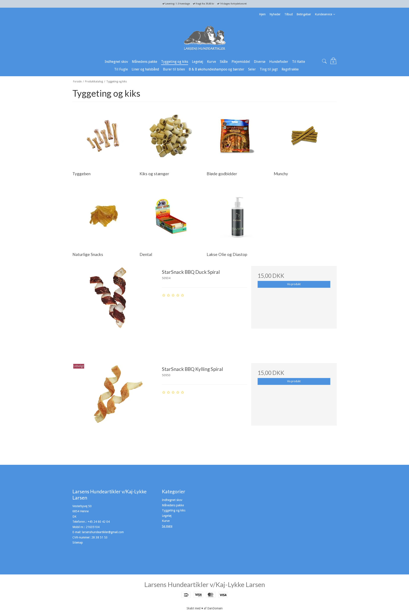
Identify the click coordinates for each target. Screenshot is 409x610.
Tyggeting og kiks (173, 510)
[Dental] (171, 216)
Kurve (166, 520)
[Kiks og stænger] (171, 136)
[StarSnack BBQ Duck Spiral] (115, 308)
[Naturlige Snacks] (103, 216)
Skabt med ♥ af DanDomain (205, 608)
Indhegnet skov (172, 500)
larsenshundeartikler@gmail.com (103, 532)
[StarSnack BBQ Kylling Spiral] (115, 405)
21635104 (92, 527)
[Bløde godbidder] (238, 136)
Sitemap (77, 542)
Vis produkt (294, 284)
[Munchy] (305, 136)
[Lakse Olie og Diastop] (238, 216)
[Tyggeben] (103, 136)
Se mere (167, 526)
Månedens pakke (173, 505)
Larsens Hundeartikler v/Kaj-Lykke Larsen (204, 584)
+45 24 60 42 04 (99, 521)
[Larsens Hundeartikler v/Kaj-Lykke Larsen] (204, 38)
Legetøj (166, 515)
